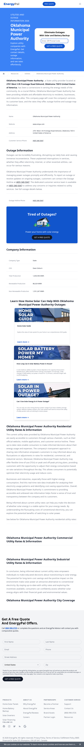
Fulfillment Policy (67, 738)
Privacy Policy (39, 738)
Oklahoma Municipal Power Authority (50, 74)
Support (67, 704)
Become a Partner (51, 704)
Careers (26, 717)
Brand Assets (49, 713)
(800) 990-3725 (11, 628)
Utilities (27, 74)
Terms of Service (53, 738)
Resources (14, 74)
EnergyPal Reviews (31, 713)
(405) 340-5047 (38, 141)
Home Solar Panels (10, 704)
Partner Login (49, 717)
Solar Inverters (9, 715)
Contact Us (68, 708)
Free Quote (49, 4)
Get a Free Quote (54, 46)
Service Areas (49, 708)
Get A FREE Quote (42, 237)
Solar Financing (9, 720)
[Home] (4, 74)
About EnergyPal (30, 708)
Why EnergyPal (29, 704)
